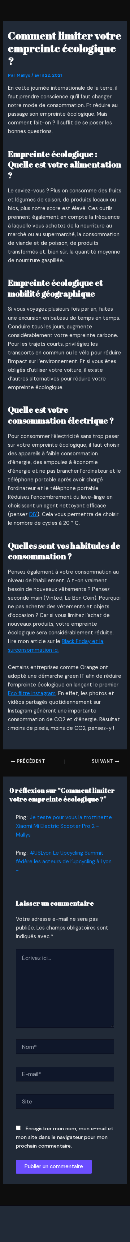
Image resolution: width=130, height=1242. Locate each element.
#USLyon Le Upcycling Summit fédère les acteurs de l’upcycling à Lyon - (64, 862)
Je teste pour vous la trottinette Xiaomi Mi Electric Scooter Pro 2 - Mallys (64, 826)
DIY (33, 514)
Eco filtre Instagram (32, 693)
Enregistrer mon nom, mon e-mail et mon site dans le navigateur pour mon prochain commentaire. (64, 1137)
